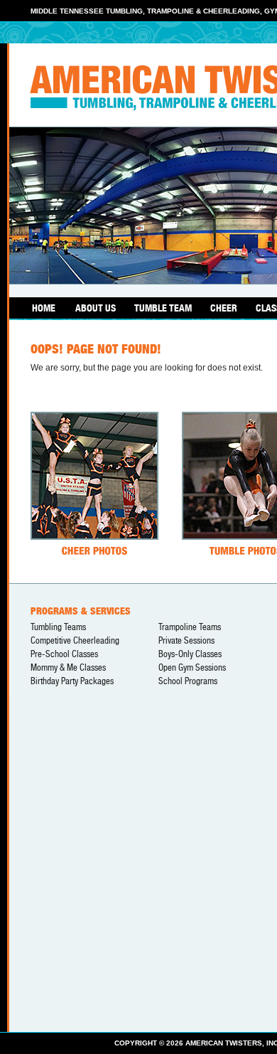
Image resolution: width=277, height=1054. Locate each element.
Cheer (223, 308)
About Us (95, 308)
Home (43, 308)
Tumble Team (163, 308)
